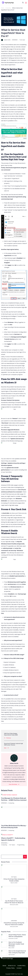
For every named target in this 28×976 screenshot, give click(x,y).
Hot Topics (12, 845)
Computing (11, 803)
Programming (20, 845)
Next (5, 748)
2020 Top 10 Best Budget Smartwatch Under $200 (11, 734)
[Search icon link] (23, 3)
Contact (19, 968)
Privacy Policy (10, 968)
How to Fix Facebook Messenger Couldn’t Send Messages (16, 943)
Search (25, 857)
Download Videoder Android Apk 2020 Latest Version (13, 744)
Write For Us (12, 965)
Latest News (14, 920)
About (4, 965)
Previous (8, 738)
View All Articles (13, 784)
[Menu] (26, 3)
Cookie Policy (21, 965)
